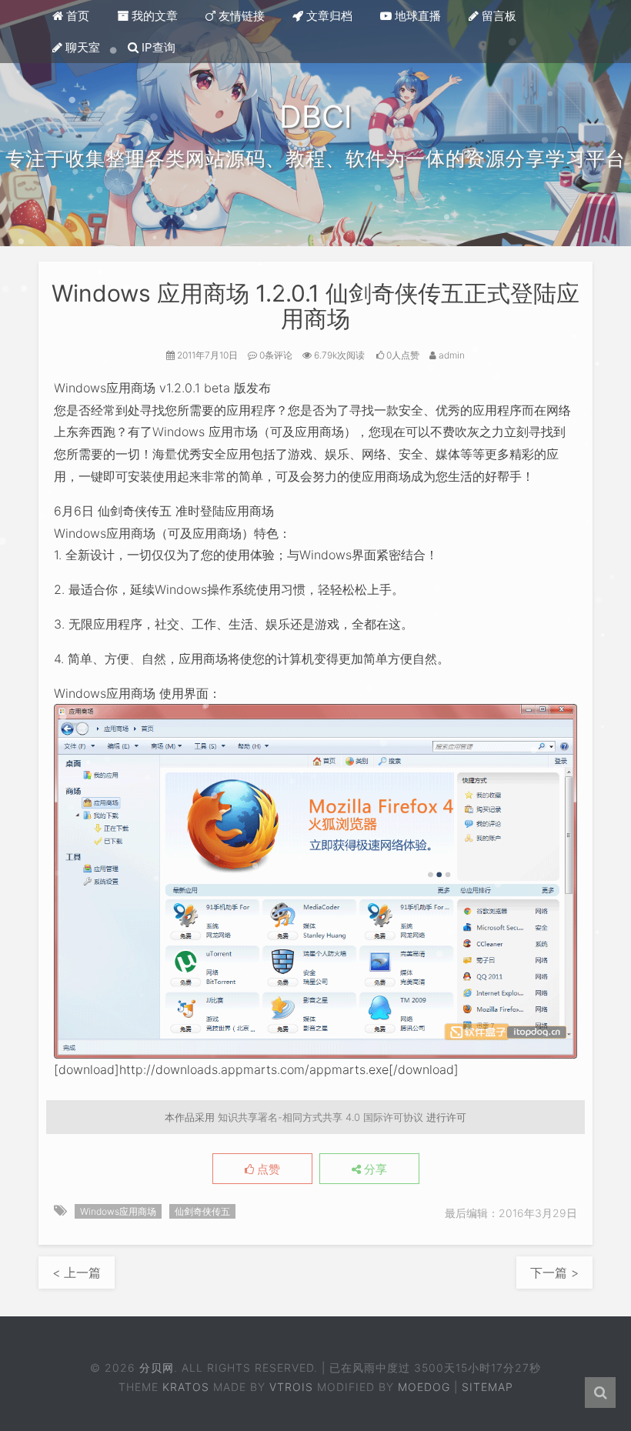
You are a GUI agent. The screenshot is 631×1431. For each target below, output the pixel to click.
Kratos (185, 1386)
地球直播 (416, 15)
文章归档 (327, 15)
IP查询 (157, 47)
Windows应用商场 (118, 1211)
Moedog (424, 1386)
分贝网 (156, 1367)
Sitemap (487, 1386)
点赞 (267, 1169)
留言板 (497, 15)
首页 (76, 15)
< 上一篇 (76, 1272)
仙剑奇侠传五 (202, 1211)
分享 (374, 1169)
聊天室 (81, 47)
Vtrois (291, 1386)
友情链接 (240, 15)
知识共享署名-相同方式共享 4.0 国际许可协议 (320, 1117)
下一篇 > (554, 1272)
